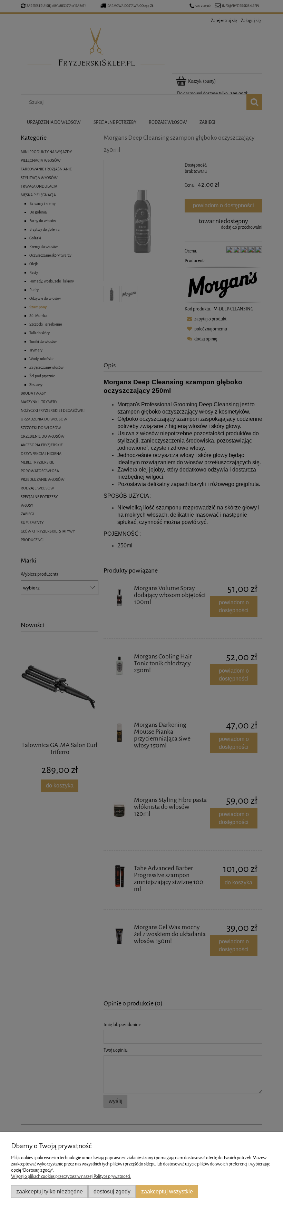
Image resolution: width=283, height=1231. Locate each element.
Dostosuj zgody (112, 1191)
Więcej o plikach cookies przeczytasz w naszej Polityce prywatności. (71, 1176)
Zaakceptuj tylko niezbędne (49, 1191)
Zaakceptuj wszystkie (167, 1191)
